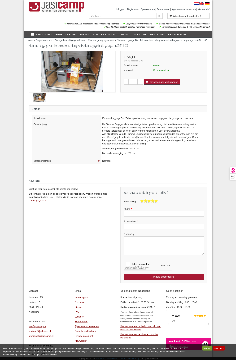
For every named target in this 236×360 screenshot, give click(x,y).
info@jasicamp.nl (37, 326)
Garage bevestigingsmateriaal (70, 40)
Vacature (140, 34)
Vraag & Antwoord (104, 34)
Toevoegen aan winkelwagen (163, 81)
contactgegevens (37, 200)
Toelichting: (129, 234)
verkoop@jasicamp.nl (40, 331)
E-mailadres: (130, 221)
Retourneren (163, 9)
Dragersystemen (43, 40)
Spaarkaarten (148, 9)
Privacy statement (84, 335)
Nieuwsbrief (204, 9)
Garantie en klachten (85, 331)
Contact (125, 34)
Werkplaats (157, 34)
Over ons (71, 34)
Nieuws (84, 34)
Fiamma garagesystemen (101, 40)
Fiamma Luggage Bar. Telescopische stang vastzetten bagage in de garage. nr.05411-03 (162, 40)
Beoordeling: (130, 201)
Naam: (127, 208)
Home (59, 34)
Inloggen (120, 9)
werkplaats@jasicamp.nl (41, 335)
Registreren (133, 9)
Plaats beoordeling (164, 276)
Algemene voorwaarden (183, 9)
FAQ (77, 311)
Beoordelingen (177, 34)
